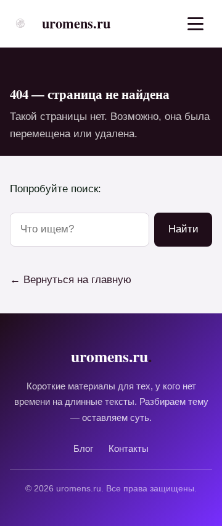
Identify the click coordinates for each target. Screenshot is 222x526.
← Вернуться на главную (70, 280)
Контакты (129, 448)
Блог (83, 448)
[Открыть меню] (195, 23)
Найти (183, 229)
